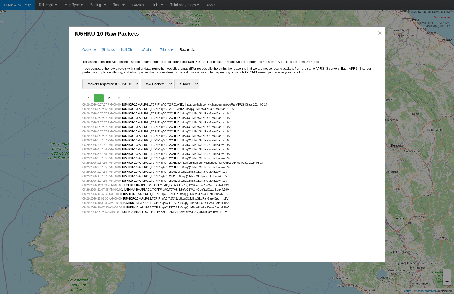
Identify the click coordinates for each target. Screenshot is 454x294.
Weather (148, 50)
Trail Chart (128, 50)
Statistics (108, 50)
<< (88, 97)
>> (129, 97)
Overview (89, 50)
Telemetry (167, 50)
